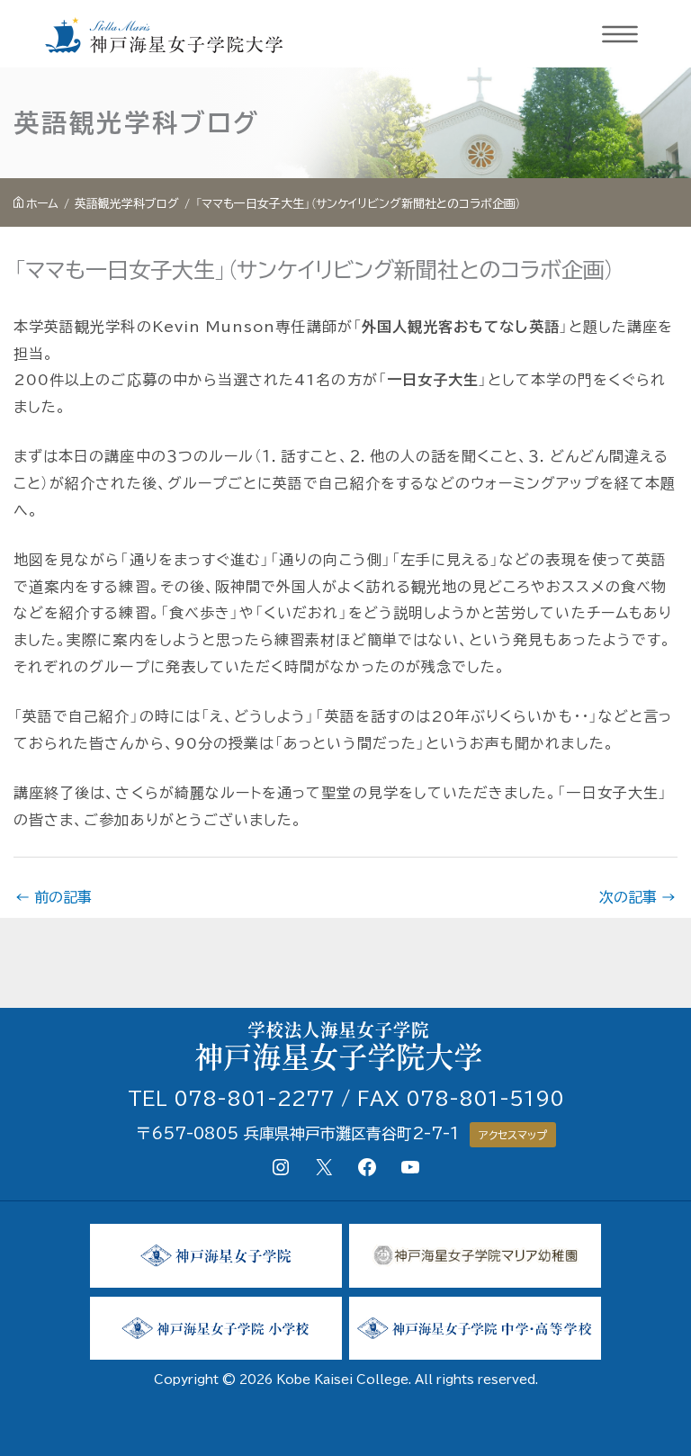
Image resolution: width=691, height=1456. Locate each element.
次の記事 (637, 897)
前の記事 (53, 897)
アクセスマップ (513, 1134)
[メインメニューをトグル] (621, 34)
